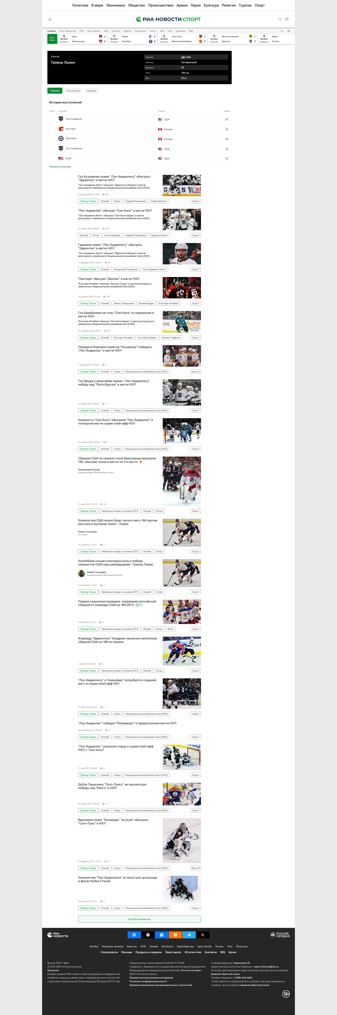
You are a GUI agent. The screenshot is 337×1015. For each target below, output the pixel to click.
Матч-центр (52, 39)
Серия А (128, 31)
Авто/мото (167, 946)
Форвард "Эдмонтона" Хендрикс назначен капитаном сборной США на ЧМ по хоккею (117, 640)
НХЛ (170, 31)
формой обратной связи (225, 974)
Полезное (241, 946)
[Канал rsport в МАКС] (134, 934)
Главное (51, 31)
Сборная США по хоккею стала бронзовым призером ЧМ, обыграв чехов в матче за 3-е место (117, 460)
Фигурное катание (112, 946)
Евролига (180, 31)
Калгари (70, 128)
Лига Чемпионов (67, 31)
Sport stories (204, 946)
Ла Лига (116, 31)
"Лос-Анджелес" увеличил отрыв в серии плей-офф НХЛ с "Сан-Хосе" (115, 748)
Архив (232, 952)
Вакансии (53, 970)
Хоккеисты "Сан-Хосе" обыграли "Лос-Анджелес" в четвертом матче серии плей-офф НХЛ (115, 421)
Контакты (211, 952)
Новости (91, 90)
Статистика (73, 90)
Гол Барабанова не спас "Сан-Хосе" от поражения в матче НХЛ (116, 314)
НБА (191, 31)
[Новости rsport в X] (202, 934)
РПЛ (82, 31)
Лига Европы (93, 31)
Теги (229, 946)
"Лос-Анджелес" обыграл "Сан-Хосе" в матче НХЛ (115, 210)
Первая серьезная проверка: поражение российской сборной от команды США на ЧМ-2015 (117, 603)
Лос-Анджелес (74, 118)
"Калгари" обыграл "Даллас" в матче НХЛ (108, 279)
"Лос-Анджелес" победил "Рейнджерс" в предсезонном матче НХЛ (127, 723)
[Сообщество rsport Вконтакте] (161, 934)
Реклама (126, 952)
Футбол (94, 946)
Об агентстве (193, 952)
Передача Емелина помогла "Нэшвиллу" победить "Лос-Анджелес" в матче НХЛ (115, 348)
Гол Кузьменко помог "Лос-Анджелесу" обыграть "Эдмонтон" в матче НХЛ (114, 178)
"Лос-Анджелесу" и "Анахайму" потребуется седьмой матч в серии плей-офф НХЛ (117, 681)
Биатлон (132, 946)
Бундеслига (141, 31)
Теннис (219, 946)
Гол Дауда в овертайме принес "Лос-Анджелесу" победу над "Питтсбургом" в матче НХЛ (114, 382)
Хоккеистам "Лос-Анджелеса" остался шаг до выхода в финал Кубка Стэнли (117, 879)
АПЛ (106, 31)
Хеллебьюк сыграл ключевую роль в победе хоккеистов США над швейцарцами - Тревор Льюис (115, 562)
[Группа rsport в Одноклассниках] (175, 934)
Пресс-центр (173, 952)
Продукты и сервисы (149, 952)
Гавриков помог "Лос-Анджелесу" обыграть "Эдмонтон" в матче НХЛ (110, 246)
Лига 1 (153, 31)
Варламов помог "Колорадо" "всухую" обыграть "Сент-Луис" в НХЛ (113, 821)
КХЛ (162, 31)
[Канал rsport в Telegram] (189, 934)
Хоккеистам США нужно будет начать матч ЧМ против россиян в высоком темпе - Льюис (117, 522)
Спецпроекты (109, 952)
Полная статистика (60, 166)
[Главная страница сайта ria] (156, 19)
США (68, 158)
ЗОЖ (143, 946)
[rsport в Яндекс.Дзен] (148, 934)
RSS (222, 952)
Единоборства (185, 946)
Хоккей (55, 56)
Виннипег (71, 138)
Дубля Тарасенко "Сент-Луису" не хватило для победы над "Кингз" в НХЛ (112, 786)
